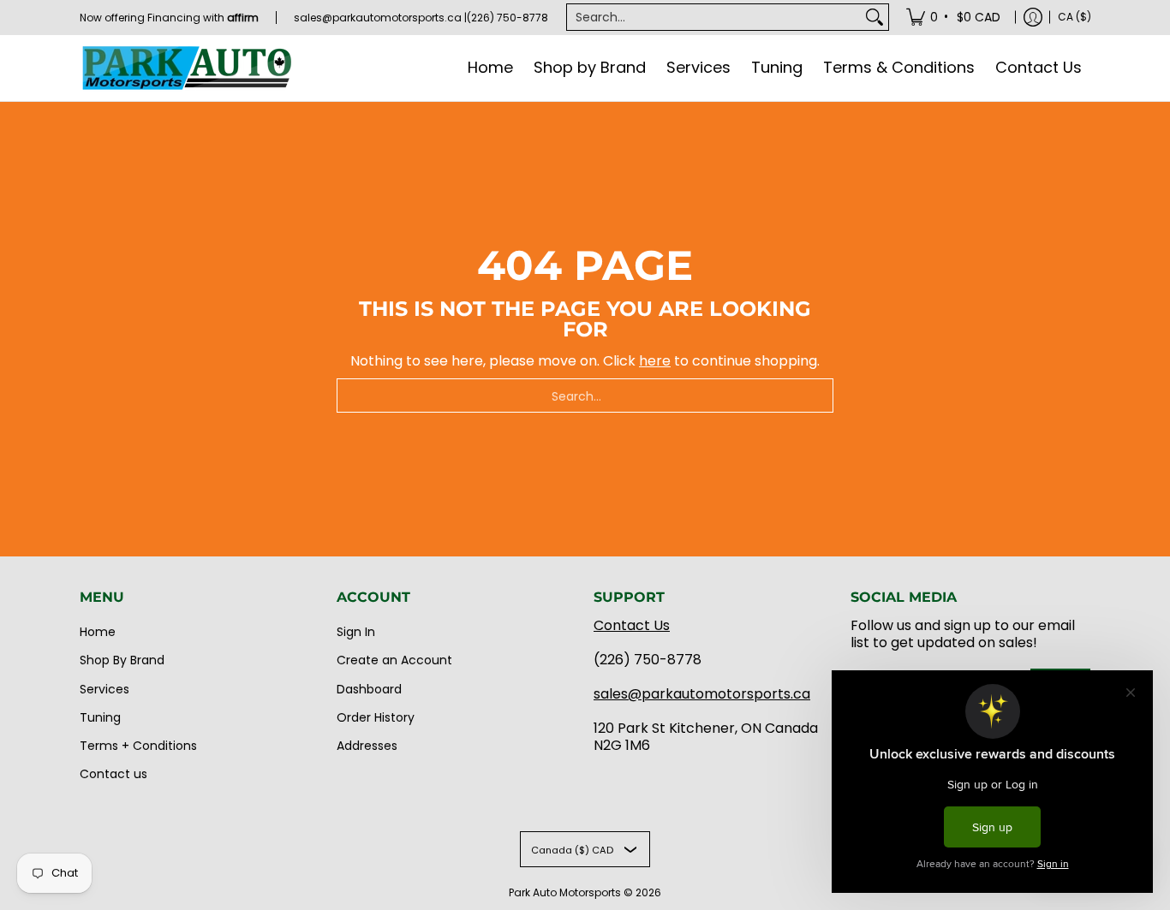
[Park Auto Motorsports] (187, 68)
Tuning (100, 717)
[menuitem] (954, 17)
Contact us (113, 773)
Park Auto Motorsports (565, 892)
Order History (376, 717)
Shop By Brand (122, 660)
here (655, 361)
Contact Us (632, 625)
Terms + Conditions (138, 745)
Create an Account (394, 660)
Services (104, 689)
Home (98, 631)
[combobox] (714, 17)
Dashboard (369, 689)
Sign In (356, 631)
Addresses (367, 745)
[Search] (874, 17)
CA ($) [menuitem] (1074, 16)
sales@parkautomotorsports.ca (702, 694)
